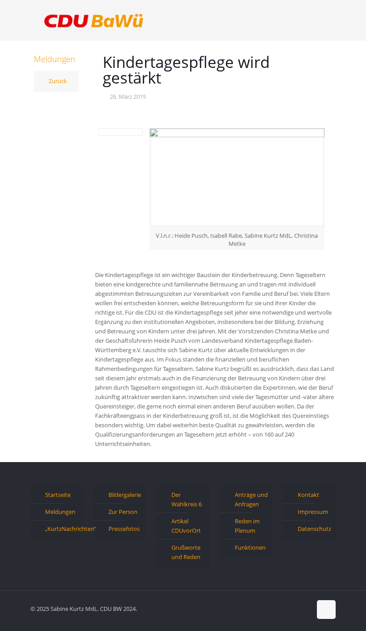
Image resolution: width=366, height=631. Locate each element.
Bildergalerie (124, 495)
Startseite (58, 495)
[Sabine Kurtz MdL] (93, 20)
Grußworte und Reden (185, 552)
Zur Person (122, 512)
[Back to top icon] (326, 609)
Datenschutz (314, 529)
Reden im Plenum (247, 525)
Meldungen (60, 512)
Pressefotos (124, 529)
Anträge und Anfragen (251, 499)
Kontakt (308, 495)
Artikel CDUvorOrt (186, 525)
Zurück (58, 81)
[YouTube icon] (295, 608)
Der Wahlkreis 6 (186, 499)
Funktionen (250, 547)
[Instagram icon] (304, 608)
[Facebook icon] (276, 608)
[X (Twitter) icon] (286, 608)
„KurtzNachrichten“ (62, 529)
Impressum (313, 512)
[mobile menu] (321, 20)
